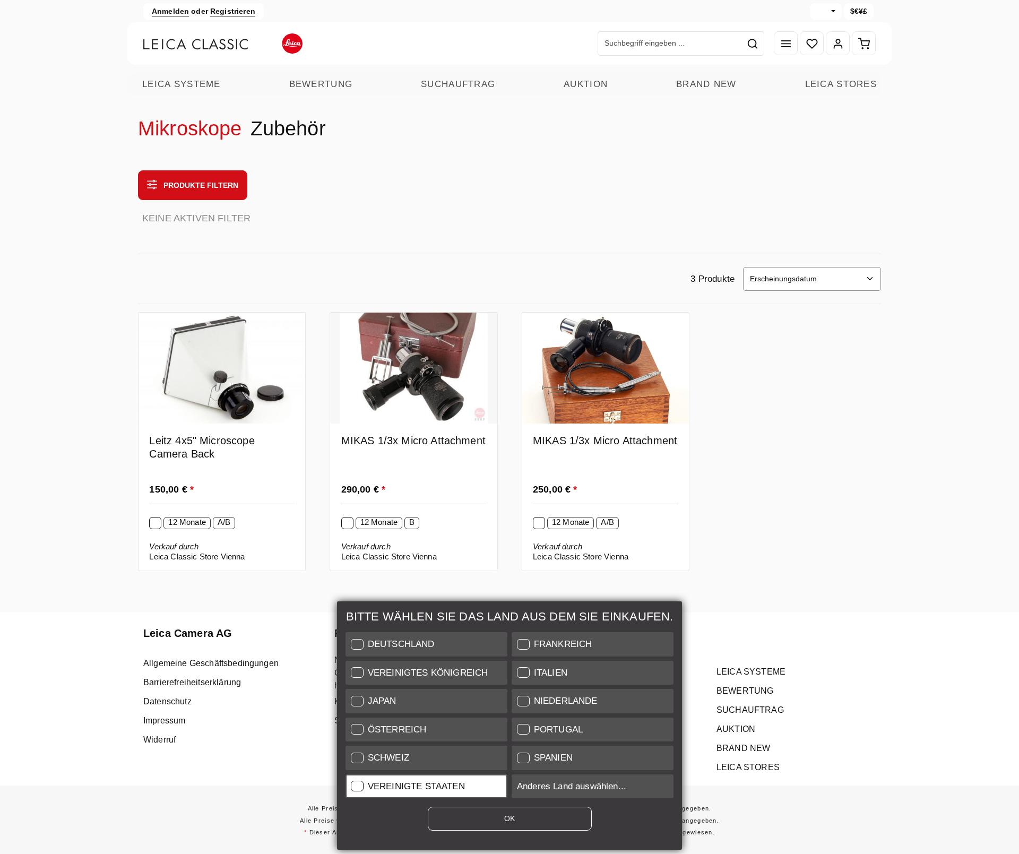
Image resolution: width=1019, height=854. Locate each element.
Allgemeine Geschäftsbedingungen (211, 663)
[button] (426, 644)
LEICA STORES (841, 84)
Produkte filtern (199, 185)
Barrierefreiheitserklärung (192, 682)
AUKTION (586, 84)
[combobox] (670, 43)
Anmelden (170, 11)
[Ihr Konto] (838, 44)
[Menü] (786, 44)
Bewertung (321, 84)
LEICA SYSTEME (181, 84)
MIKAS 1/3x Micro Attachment (413, 440)
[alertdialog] (509, 727)
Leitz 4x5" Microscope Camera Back (201, 447)
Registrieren (232, 11)
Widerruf (159, 739)
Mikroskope (190, 128)
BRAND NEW (706, 84)
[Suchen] (752, 43)
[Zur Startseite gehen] (223, 43)
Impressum (164, 720)
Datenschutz (167, 701)
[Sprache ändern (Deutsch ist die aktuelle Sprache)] (826, 11)
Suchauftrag (458, 84)
